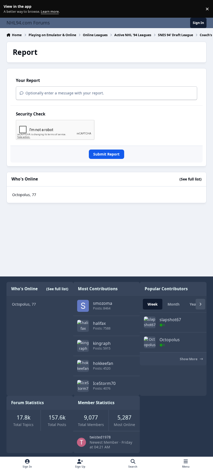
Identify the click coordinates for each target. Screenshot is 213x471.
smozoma (102, 303)
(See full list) (190, 179)
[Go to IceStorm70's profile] (83, 386)
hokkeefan (103, 363)
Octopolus (21, 194)
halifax (99, 323)
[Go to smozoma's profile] (83, 306)
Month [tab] (173, 304)
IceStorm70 (104, 383)
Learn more (10, 9)
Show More (189, 359)
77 (34, 194)
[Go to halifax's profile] (83, 326)
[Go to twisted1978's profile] (81, 442)
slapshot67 (170, 319)
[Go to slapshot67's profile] (150, 322)
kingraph (102, 343)
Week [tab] (153, 304)
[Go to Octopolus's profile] (150, 342)
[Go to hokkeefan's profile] (83, 366)
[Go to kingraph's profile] (83, 346)
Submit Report (106, 154)
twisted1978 (100, 437)
